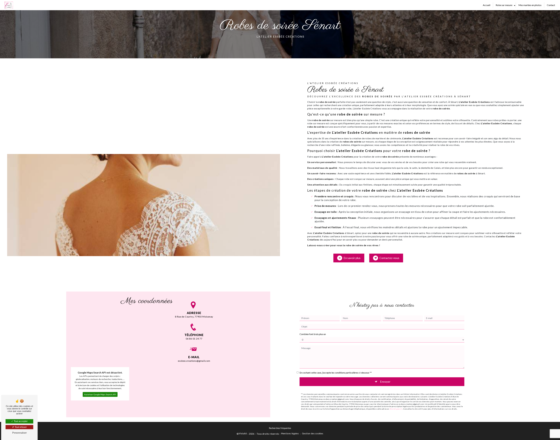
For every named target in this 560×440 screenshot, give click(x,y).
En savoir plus (352, 258)
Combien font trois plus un (313, 334)
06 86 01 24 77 (194, 338)
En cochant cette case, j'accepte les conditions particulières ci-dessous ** (336, 372)
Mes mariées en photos (529, 5)
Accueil (486, 5)
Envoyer (385, 381)
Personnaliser (19, 433)
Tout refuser (20, 427)
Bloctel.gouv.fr (396, 409)
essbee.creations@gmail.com (194, 360)
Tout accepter (20, 421)
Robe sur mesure (504, 5)
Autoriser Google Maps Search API (100, 394)
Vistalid (243, 433)
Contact (551, 5)
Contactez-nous (389, 258)
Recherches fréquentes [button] (280, 428)
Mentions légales (290, 433)
